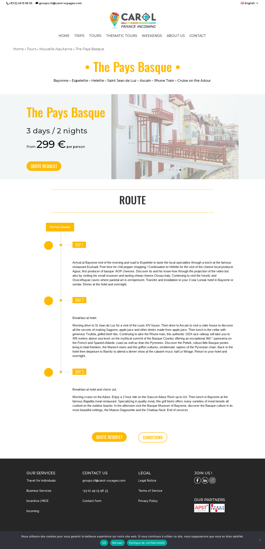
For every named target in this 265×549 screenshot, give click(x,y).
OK (104, 542)
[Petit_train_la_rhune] (174, 178)
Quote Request (44, 166)
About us (176, 36)
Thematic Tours (121, 36)
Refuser (117, 542)
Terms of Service (150, 490)
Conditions (153, 437)
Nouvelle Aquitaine (55, 49)
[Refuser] (260, 540)
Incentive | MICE (37, 501)
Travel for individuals (41, 480)
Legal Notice (147, 480)
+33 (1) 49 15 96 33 (95, 490)
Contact (197, 36)
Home (64, 36)
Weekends (152, 36)
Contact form (91, 501)
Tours (95, 36)
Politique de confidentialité (147, 542)
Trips (79, 36)
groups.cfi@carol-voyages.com (103, 480)
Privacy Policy (148, 501)
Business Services (38, 490)
